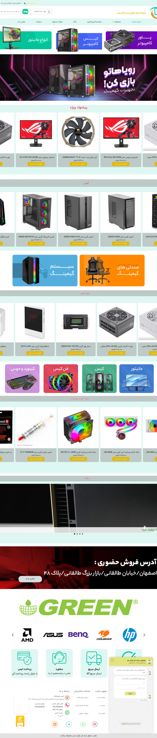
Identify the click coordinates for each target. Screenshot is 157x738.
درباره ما (38, 22)
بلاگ (74, 22)
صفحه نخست (136, 22)
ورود (44, 11)
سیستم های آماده (82, 698)
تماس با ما (21, 22)
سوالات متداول (57, 22)
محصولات (117, 22)
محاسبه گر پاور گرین (94, 22)
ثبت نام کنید (38, 11)
